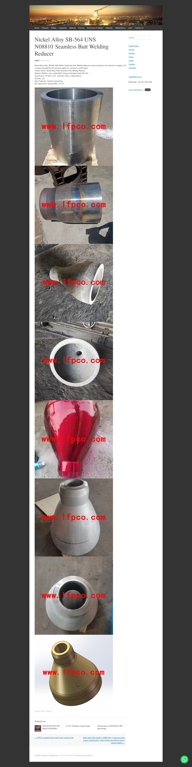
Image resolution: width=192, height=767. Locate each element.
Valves (131, 60)
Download (148, 90)
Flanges (132, 53)
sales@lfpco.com (135, 76)
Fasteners (132, 68)
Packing (81, 28)
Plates (131, 57)
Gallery (53, 28)
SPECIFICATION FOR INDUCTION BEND (51, 727)
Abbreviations (120, 28)
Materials (109, 28)
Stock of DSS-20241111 (136, 90)
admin (37, 60)
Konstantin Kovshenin (84, 755)
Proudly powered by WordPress (46, 755)
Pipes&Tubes (134, 46)
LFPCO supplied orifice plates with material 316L (54, 737)
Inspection (63, 28)
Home (37, 28)
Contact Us (139, 28)
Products (45, 28)
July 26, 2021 (45, 60)
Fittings (48, 711)
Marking (72, 28)
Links (130, 28)
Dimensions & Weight (95, 28)
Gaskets (132, 64)
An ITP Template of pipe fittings (78, 726)
